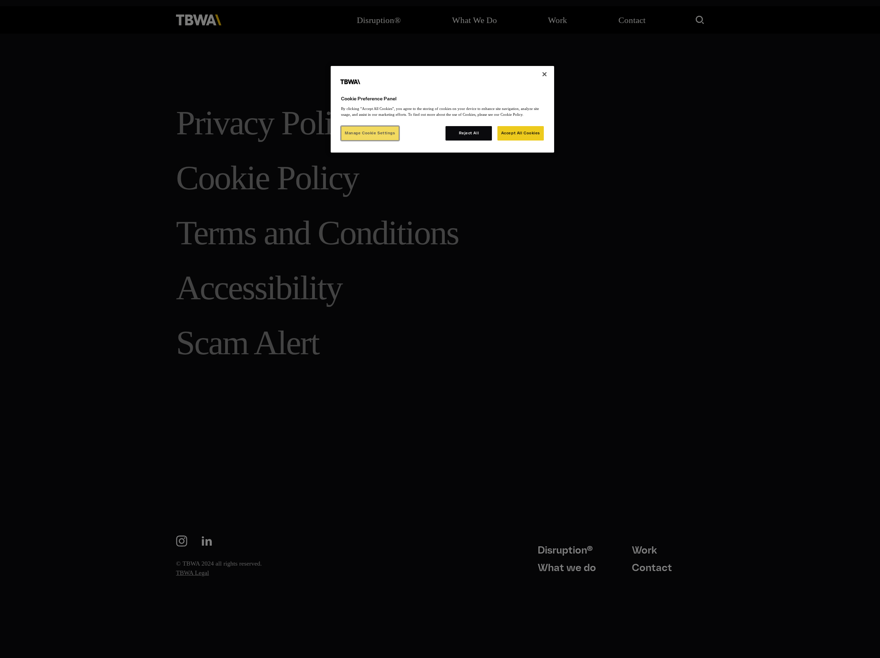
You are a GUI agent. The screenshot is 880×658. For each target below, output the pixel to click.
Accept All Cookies (520, 132)
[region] (442, 109)
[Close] (544, 74)
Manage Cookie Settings (370, 132)
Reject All (469, 132)
